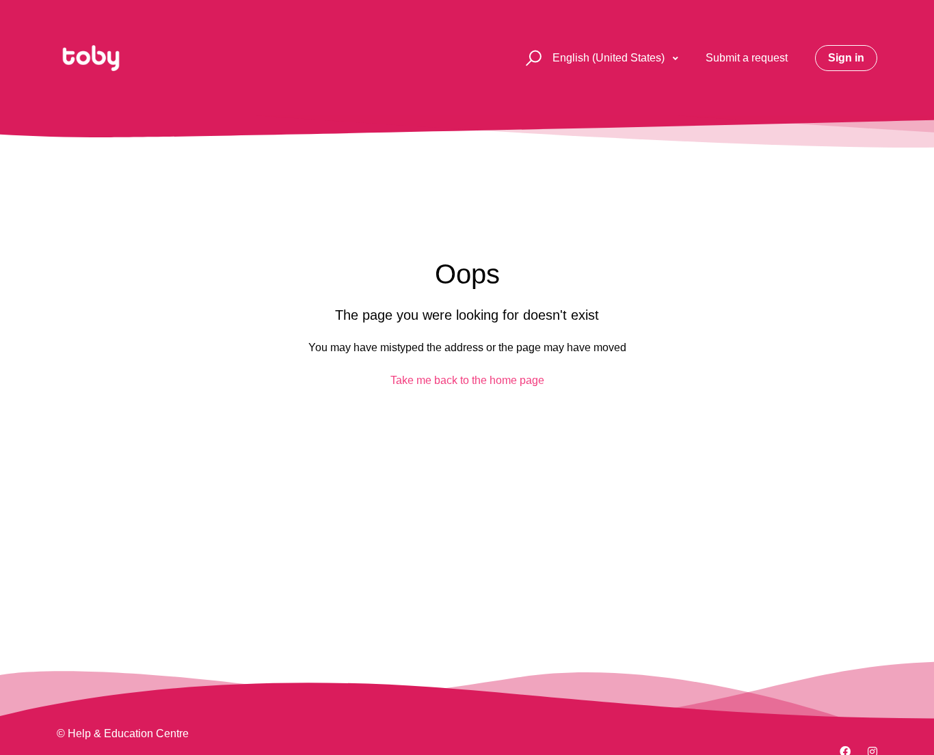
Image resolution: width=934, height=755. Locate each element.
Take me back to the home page (467, 380)
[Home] (91, 58)
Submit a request (747, 58)
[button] (532, 58)
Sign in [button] (846, 58)
